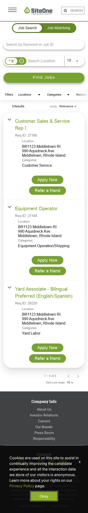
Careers (44, 421)
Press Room (44, 433)
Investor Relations (44, 415)
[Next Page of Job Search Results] (78, 376)
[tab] (27, 28)
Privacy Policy (21, 486)
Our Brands (44, 427)
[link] (44, 156)
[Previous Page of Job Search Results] (68, 376)
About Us (44, 409)
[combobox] (41, 45)
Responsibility (44, 439)
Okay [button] (44, 496)
